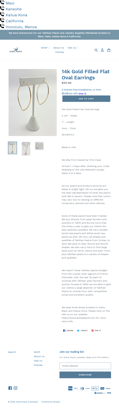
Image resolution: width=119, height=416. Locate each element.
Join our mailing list (71, 351)
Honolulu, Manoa (21, 27)
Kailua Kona (16, 15)
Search (12, 352)
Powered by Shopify (51, 402)
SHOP (44, 47)
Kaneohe (14, 9)
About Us (58, 47)
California (15, 21)
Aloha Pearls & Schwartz (27, 402)
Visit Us (72, 47)
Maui (10, 3)
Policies (59, 52)
